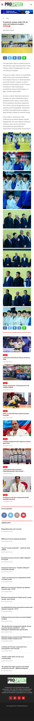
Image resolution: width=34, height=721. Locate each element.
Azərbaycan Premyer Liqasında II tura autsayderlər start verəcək (14, 647)
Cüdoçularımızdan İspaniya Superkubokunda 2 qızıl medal (13, 470)
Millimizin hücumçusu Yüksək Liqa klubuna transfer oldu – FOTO (15, 588)
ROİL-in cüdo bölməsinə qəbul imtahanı (16, 414)
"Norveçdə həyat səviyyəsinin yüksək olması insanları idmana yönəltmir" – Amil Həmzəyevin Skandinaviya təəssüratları (16, 627)
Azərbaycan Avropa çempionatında (16, 498)
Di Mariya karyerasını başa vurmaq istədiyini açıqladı (16, 618)
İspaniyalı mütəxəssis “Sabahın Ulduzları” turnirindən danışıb (15, 568)
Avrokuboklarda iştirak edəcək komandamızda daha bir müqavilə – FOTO (16, 608)
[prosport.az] (14, 4)
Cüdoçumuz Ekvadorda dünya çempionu (16, 358)
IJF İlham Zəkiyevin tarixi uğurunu (17, 442)
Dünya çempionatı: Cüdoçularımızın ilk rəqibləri (16, 386)
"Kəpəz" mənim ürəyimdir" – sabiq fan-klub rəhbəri (15, 548)
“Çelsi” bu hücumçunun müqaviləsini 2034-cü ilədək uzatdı (16, 578)
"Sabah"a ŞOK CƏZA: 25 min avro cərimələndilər (12, 657)
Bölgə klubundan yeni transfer (11, 529)
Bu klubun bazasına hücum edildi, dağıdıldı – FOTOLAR (16, 558)
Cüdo (7, 18)
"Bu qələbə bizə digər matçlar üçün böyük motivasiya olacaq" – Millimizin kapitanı (15, 667)
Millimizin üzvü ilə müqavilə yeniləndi (13, 539)
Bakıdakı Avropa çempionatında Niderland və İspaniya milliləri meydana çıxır (16, 637)
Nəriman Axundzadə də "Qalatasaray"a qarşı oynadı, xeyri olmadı (16, 598)
